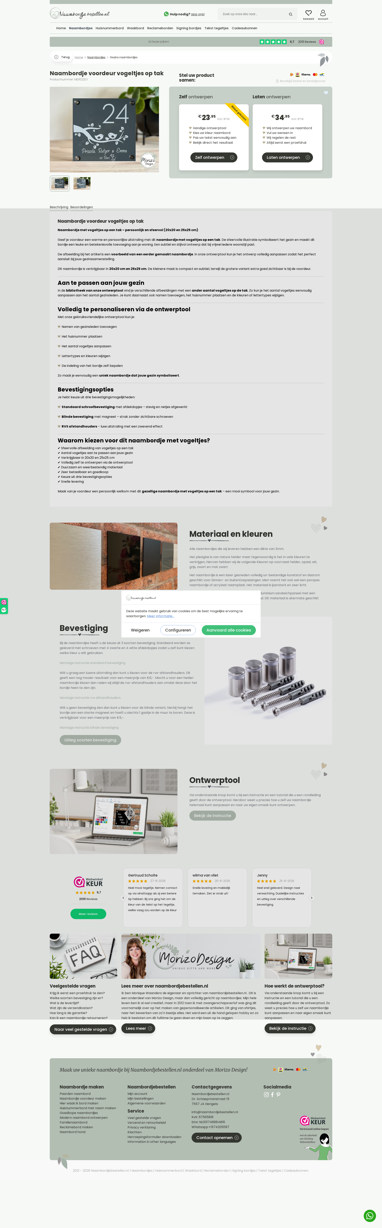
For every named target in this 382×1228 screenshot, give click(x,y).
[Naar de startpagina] (79, 13)
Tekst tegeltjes (269, 1170)
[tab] (59, 207)
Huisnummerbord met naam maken (88, 1108)
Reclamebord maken (76, 1127)
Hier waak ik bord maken (79, 1103)
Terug (65, 57)
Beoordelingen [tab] (81, 207)
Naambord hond (72, 1132)
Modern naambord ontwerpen (84, 1118)
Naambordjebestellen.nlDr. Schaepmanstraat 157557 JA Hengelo (210, 1099)
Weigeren (140, 630)
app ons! (198, 14)
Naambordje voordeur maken (83, 1099)
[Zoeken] (290, 14)
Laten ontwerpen (283, 157)
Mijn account (137, 1094)
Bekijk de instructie (212, 815)
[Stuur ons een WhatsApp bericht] (370, 1216)
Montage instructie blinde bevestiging (89, 727)
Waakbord (193, 1170)
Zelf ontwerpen (209, 157)
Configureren (178, 630)
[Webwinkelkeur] (315, 1138)
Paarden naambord (75, 1094)
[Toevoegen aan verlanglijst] (326, 93)
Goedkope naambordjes (79, 1113)
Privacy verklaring (142, 1127)
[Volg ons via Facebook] (272, 1094)
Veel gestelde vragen (144, 1118)
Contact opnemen (214, 1137)
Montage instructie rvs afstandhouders (90, 697)
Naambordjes (142, 1170)
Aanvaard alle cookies (229, 630)
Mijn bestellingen (141, 1099)
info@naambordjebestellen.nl (215, 1112)
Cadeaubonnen (295, 1170)
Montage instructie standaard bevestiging (92, 663)
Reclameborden (216, 1170)
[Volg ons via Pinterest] (278, 1094)
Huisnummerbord (168, 1170)
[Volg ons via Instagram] (266, 1094)
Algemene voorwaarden (147, 1103)
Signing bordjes (243, 1170)
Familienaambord (73, 1123)
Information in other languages (152, 1142)
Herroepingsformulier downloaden (154, 1137)
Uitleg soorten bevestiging (90, 740)
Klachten (135, 1132)
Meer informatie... (160, 616)
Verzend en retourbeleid (147, 1123)
